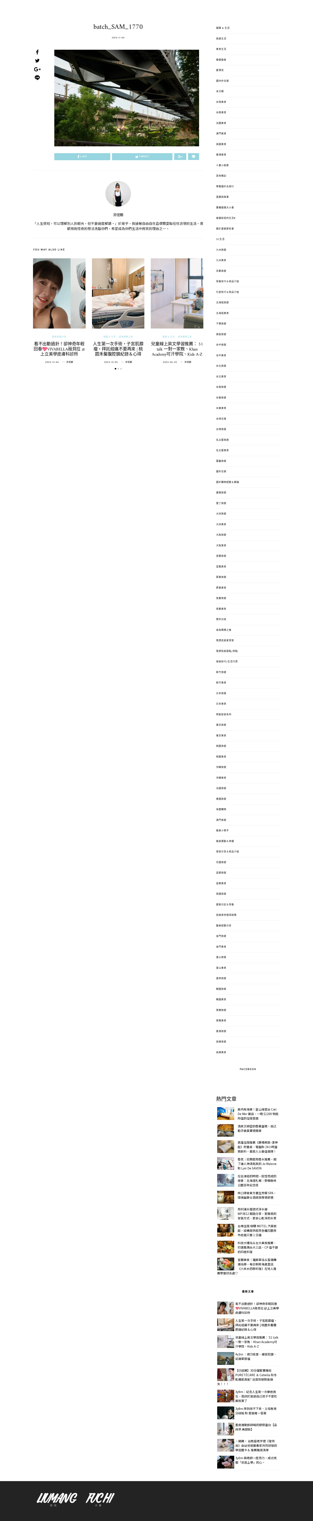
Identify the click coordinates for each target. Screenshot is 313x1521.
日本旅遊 (221, 693)
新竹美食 (221, 682)
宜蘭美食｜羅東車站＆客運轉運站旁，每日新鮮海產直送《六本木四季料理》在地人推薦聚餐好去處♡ (246, 1266)
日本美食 (221, 703)
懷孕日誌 (221, 619)
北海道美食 (222, 313)
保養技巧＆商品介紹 (227, 281)
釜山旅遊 (221, 957)
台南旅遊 (221, 387)
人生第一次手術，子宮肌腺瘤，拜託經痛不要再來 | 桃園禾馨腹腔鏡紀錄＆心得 (118, 349)
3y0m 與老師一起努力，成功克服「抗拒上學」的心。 (256, 1460)
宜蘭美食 (221, 566)
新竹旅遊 (221, 672)
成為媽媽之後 (126, 337)
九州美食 (221, 260)
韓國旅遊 (221, 989)
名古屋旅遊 (222, 440)
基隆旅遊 (221, 492)
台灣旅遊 (221, 429)
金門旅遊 (221, 936)
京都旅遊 (221, 271)
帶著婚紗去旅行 (225, 186)
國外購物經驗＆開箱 (227, 482)
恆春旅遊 (221, 598)
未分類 (220, 91)
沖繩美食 (221, 777)
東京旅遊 (221, 725)
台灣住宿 (221, 418)
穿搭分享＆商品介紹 (227, 851)
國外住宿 (221, 471)
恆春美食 (221, 609)
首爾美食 (221, 1020)
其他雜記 (221, 175)
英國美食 (221, 144)
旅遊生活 (221, 38)
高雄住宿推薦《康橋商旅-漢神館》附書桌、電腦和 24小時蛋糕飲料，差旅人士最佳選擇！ (258, 1146)
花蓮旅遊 (221, 862)
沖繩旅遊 (221, 767)
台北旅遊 (221, 366)
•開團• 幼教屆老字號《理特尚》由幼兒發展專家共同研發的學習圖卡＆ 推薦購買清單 (256, 1445)
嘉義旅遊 (221, 461)
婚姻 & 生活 (109, 337)
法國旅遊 (221, 788)
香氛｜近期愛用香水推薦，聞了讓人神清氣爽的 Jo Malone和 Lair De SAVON (257, 1163)
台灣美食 (221, 102)
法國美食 (221, 123)
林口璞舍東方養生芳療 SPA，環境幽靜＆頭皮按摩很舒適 (257, 1195)
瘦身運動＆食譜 (225, 841)
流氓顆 (118, 215)
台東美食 (221, 408)
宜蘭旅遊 (221, 556)
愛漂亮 (220, 70)
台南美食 (221, 112)
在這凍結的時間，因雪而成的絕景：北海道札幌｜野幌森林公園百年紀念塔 (257, 1180)
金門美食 (221, 946)
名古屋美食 (222, 450)
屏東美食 (221, 587)
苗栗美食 (221, 883)
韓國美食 (221, 999)
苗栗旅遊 (221, 872)
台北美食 (221, 376)
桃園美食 (221, 756)
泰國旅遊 (221, 799)
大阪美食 (221, 545)
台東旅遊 (221, 397)
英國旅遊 (221, 894)
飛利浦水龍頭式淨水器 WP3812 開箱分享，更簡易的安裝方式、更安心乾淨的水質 (257, 1213)
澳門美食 (221, 133)
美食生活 (221, 49)
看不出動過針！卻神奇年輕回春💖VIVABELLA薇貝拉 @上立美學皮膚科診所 (59, 349)
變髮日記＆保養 (225, 904)
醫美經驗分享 (59, 337)
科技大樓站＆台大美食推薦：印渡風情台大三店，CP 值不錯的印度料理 (258, 1247)
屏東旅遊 (221, 577)
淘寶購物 (221, 809)
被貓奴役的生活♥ (226, 218)
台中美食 (221, 355)
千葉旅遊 (221, 323)
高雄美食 (221, 1052)
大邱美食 (221, 524)
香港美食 (221, 154)
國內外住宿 (222, 81)
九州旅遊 (221, 250)
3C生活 (220, 239)
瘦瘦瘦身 (221, 59)
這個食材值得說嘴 (226, 915)
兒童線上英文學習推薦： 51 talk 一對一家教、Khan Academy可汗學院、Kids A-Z (177, 349)
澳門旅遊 (221, 820)
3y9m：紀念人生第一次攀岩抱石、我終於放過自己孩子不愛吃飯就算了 (256, 1396)
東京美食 (221, 735)
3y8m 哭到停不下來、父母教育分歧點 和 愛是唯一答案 (256, 1410)
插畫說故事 (222, 197)
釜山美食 (221, 968)
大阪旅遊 (221, 535)
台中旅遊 (221, 344)
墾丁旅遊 (221, 503)
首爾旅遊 (221, 1010)
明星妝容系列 (223, 714)
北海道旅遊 (222, 302)
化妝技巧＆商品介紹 (227, 292)
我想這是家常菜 (225, 640)
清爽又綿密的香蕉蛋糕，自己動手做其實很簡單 (257, 1128)
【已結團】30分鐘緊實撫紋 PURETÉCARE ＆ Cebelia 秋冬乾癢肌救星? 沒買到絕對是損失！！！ (247, 1377)
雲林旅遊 (221, 978)
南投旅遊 (221, 334)
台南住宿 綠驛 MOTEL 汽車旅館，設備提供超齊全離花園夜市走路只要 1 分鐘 (257, 1230)
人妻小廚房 (222, 165)
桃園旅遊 (221, 746)
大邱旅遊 (221, 513)
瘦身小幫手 (222, 830)
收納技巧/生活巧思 (227, 661)
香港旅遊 (221, 1031)
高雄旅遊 (221, 1041)
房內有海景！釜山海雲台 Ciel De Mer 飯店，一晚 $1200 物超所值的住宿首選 (258, 1113)
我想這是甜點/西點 (227, 651)
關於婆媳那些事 (225, 228)
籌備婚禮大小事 (225, 207)
